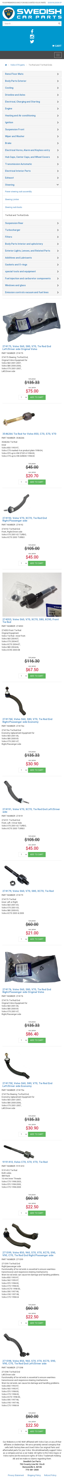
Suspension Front (14, 129)
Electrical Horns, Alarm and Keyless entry (27, 150)
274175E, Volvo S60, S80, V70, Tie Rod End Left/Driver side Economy (27, 1085)
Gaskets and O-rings (16, 264)
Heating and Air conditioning (20, 115)
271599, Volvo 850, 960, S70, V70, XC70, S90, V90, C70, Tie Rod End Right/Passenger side (29, 1254)
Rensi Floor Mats (14, 74)
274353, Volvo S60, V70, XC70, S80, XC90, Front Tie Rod (30, 621)
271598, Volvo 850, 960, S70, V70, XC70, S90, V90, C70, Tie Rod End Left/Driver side (29, 1362)
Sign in (51, 3)
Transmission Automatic (18, 164)
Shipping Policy (34, 1475)
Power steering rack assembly (18, 191)
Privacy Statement (16, 1475)
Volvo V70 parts (18, 65)
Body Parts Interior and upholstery (24, 244)
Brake (8, 143)
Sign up (58, 3)
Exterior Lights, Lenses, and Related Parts (27, 250)
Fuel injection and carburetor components (28, 278)
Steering (9, 184)
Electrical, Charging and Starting (22, 101)
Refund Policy (50, 1475)
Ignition (9, 122)
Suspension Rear (14, 223)
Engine (8, 108)
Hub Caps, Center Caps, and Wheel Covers (27, 157)
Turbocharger (12, 230)
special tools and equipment (20, 271)
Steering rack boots (13, 207)
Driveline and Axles (15, 95)
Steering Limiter (12, 199)
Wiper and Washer (14, 136)
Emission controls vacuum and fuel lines (27, 292)
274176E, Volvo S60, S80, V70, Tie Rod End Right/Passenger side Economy (27, 720)
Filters (8, 237)
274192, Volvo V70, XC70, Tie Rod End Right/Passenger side (24, 519)
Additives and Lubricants (18, 257)
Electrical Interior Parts (18, 171)
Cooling (9, 88)
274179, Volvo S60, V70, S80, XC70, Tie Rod (28, 891)
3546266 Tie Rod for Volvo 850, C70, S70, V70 (29, 433)
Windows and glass (15, 285)
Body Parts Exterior (15, 81)
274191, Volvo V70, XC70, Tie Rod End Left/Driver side (31, 811)
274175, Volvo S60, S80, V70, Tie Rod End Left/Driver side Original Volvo (26, 348)
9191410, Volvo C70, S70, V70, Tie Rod (25, 1162)
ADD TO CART (36, 397)
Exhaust (9, 177)
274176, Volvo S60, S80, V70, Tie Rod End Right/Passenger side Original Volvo (26, 991)
